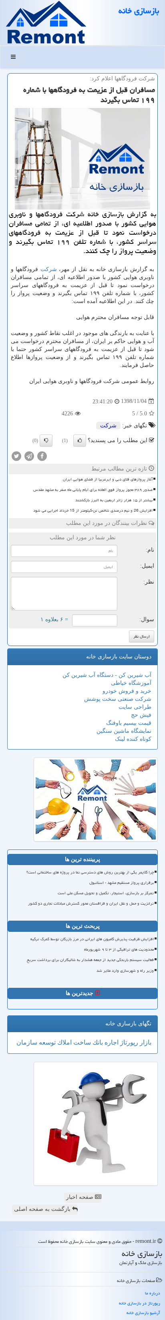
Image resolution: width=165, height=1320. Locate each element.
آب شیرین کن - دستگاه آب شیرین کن (106, 675)
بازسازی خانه (139, 10)
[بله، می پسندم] (79, 441)
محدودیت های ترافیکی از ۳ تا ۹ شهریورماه (119, 949)
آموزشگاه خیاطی (131, 683)
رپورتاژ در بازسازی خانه (139, 1303)
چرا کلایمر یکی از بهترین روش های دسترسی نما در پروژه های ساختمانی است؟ (90, 872)
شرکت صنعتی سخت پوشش (117, 699)
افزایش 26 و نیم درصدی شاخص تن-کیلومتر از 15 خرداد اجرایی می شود (93, 510)
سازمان (26, 1042)
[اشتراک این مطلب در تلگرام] (29, 456)
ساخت (81, 1042)
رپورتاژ (128, 1042)
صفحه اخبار (80, 1197)
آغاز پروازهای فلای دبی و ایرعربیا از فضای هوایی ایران (108, 479)
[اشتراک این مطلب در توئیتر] (16, 456)
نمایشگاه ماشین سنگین (124, 731)
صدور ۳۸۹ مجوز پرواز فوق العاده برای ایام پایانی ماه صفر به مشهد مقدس (93, 490)
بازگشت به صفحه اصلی (43, 1209)
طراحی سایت (135, 707)
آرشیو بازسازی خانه (143, 1312)
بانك (97, 1042)
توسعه (46, 1042)
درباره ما (152, 1293)
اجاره (111, 1042)
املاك (64, 1042)
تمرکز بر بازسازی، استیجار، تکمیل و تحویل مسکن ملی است (106, 893)
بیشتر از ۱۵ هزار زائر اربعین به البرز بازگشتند (114, 500)
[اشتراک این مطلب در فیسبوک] (42, 456)
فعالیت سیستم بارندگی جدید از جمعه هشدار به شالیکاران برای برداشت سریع (90, 960)
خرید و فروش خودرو (127, 691)
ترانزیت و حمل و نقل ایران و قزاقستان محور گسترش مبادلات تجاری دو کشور (91, 903)
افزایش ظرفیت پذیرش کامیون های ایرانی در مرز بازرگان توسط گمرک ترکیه (92, 939)
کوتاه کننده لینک (133, 739)
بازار (144, 1042)
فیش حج (141, 715)
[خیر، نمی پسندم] (46, 441)
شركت (48, 269)
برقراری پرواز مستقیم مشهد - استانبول (121, 883)
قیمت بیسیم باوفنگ (128, 723)
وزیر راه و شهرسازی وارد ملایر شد (125, 971)
